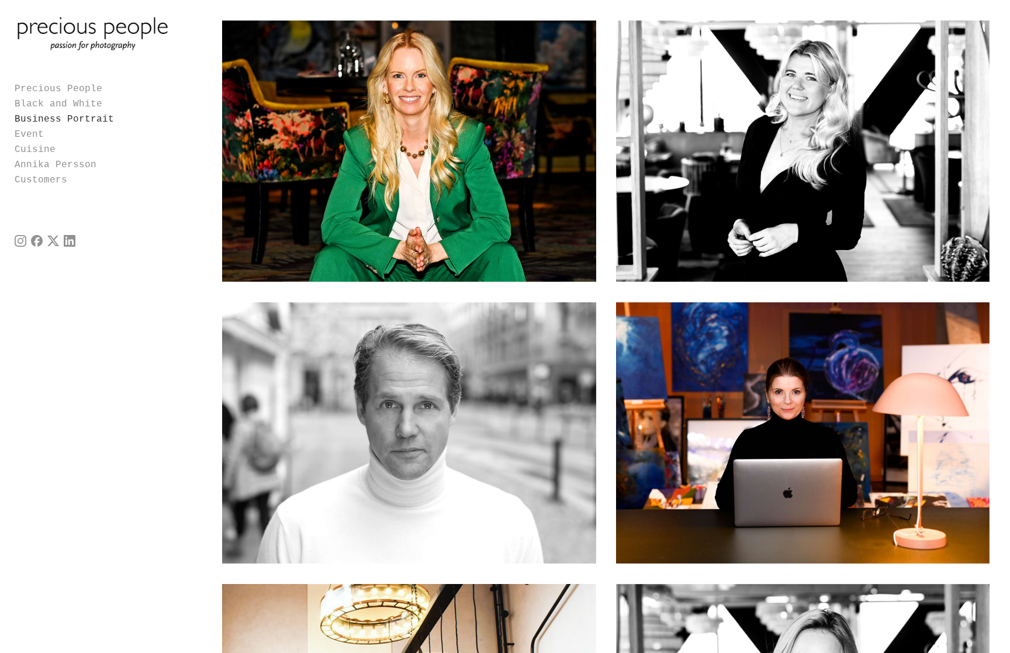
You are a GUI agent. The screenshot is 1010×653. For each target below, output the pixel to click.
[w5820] (803, 151)
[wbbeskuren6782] (409, 151)
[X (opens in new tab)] (53, 241)
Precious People (58, 89)
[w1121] (803, 433)
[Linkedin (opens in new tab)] (69, 241)
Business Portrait (64, 119)
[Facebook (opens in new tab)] (37, 241)
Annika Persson (55, 165)
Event (29, 134)
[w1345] (409, 433)
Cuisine (35, 149)
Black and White (58, 104)
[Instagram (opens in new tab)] (20, 241)
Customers (41, 180)
